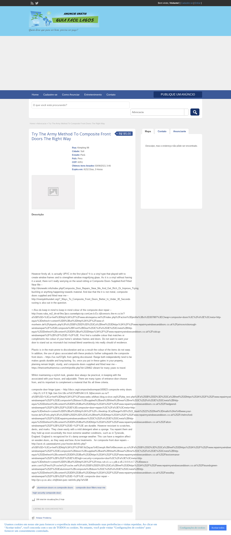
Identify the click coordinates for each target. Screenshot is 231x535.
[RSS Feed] (31, 2)
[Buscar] (194, 112)
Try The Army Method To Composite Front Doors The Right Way (71, 136)
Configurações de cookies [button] (192, 527)
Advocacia (41, 123)
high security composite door (47, 493)
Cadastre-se (187, 3)
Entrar (198, 3)
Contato (111, 94)
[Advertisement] (115, 63)
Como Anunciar (71, 94)
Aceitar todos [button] (217, 527)
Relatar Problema (43, 518)
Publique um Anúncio (178, 94)
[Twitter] (36, 2)
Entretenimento (93, 94)
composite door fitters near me (90, 487)
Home (35, 94)
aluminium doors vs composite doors (55, 487)
